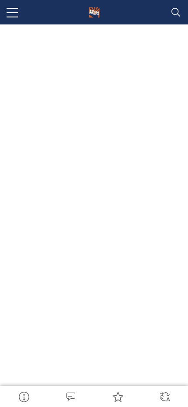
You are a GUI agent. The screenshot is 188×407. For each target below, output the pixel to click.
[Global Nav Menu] (12, 12)
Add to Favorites (117, 396)
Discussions (70, 396)
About (23, 396)
